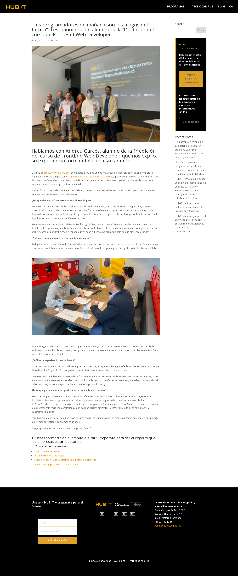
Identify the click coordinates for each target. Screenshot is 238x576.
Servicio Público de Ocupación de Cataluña (91, 176)
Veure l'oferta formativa (191, 79)
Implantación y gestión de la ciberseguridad (56, 464)
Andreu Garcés (83, 150)
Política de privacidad (101, 560)
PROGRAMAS (175, 6)
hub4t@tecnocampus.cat (168, 525)
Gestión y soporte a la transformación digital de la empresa (65, 459)
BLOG (221, 6)
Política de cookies (139, 560)
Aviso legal (119, 560)
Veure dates (191, 122)
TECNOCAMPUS (202, 6)
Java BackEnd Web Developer (49, 455)
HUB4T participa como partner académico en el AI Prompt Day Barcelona (189, 207)
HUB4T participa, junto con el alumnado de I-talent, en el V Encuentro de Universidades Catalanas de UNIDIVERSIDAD (190, 223)
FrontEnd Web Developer (57, 172)
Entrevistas (52, 40)
